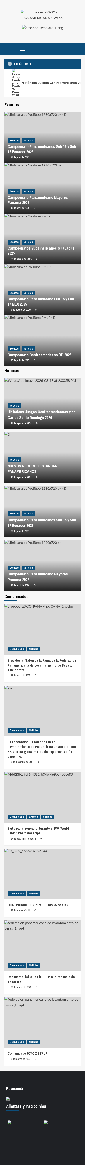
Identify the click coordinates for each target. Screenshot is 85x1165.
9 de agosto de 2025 (20, 309)
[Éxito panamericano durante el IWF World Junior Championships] (42, 797)
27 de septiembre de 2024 (23, 839)
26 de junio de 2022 (20, 910)
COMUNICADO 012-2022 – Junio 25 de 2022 (38, 905)
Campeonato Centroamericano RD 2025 (39, 355)
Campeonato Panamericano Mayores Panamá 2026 (38, 200)
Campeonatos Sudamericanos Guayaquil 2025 (41, 250)
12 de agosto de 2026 (21, 477)
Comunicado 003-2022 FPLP (27, 1053)
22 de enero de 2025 (20, 675)
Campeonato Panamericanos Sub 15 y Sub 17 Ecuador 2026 (42, 149)
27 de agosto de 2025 (21, 259)
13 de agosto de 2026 (21, 423)
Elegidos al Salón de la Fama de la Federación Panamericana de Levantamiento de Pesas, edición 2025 (42, 665)
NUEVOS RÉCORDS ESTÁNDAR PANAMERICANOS (33, 468)
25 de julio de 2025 (20, 360)
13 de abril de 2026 (20, 208)
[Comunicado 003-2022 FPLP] (42, 1022)
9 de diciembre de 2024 (22, 762)
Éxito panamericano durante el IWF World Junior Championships (38, 831)
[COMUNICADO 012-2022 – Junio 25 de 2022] (42, 874)
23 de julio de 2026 (20, 157)
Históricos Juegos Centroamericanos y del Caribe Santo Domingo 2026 (42, 414)
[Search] (78, 49)
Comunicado (17, 649)
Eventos (14, 140)
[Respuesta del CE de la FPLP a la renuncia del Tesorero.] (42, 945)
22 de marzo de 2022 (21, 987)
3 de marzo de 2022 (20, 1059)
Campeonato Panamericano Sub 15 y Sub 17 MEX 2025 (41, 301)
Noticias (28, 140)
